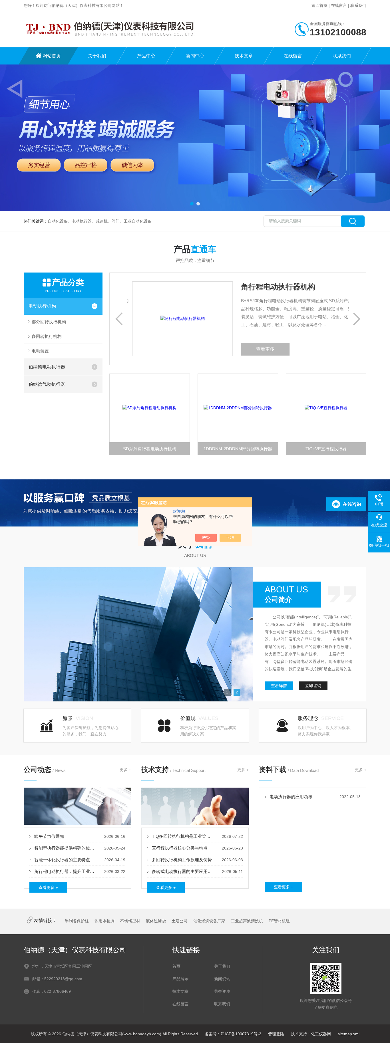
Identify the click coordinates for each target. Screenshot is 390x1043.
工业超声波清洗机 (247, 921)
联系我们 (358, 5)
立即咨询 (313, 685)
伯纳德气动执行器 (47, 384)
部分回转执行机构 (49, 321)
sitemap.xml (348, 1034)
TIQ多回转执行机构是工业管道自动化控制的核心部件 (183, 836)
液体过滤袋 (156, 921)
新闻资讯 (222, 979)
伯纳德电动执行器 (47, 366)
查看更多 (279, 349)
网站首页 (52, 55)
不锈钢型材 (130, 921)
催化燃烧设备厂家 (209, 921)
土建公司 (180, 921)
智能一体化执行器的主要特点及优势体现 (65, 859)
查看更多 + (48, 887)
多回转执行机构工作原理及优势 (182, 859)
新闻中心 (195, 55)
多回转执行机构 (47, 336)
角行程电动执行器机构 (291, 287)
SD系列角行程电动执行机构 (149, 448)
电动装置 (40, 350)
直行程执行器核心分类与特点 (180, 848)
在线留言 (339, 5)
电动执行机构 (42, 306)
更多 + (125, 769)
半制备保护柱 (77, 921)
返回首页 (319, 5)
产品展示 (180, 979)
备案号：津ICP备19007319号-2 (233, 1034)
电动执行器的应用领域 (291, 796)
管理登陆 (276, 1034)
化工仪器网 (321, 1034)
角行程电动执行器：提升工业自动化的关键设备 (65, 871)
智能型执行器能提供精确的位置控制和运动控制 (65, 848)
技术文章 (244, 55)
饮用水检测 (104, 921)
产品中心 (146, 55)
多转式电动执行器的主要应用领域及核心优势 (183, 871)
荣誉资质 (222, 991)
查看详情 (279, 685)
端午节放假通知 (49, 836)
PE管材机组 (279, 921)
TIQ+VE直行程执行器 (326, 448)
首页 (176, 966)
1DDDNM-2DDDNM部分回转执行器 (238, 448)
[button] (192, 203)
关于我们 (97, 55)
